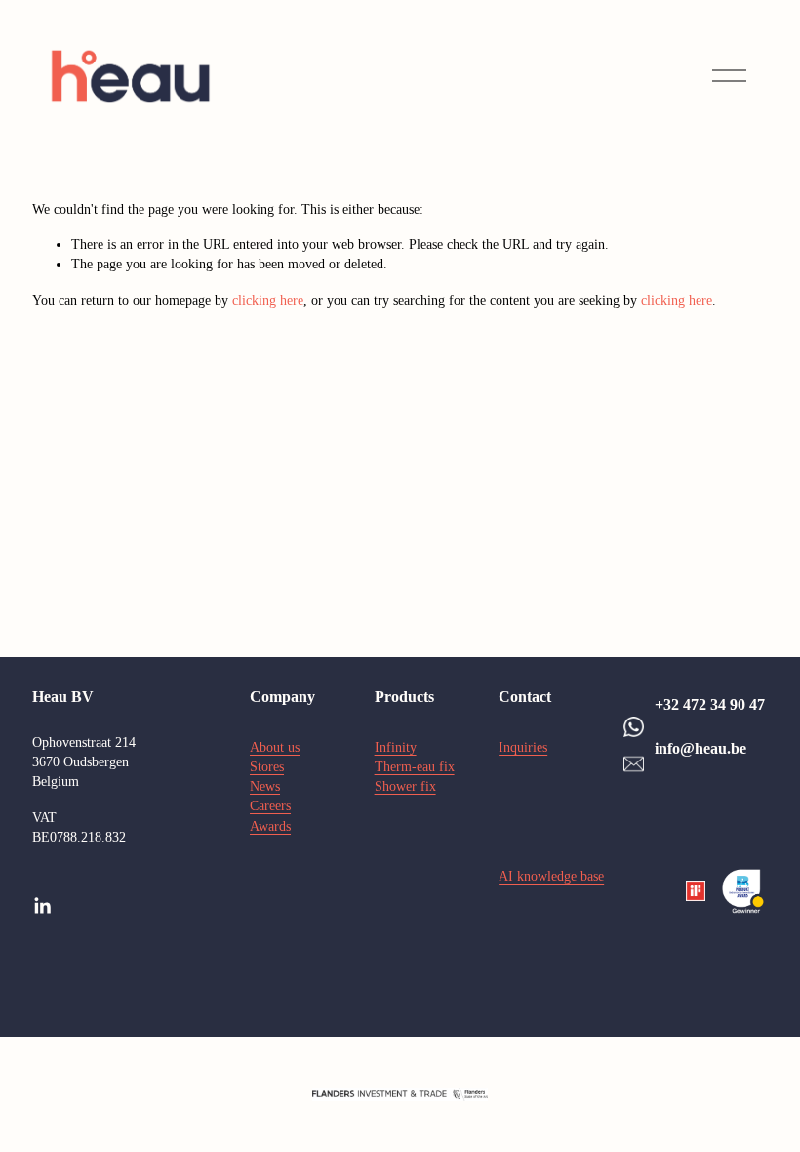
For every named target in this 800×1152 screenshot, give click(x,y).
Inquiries (523, 747)
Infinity (396, 747)
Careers (270, 805)
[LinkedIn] (42, 906)
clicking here (267, 300)
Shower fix (405, 786)
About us (275, 747)
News (265, 786)
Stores (267, 766)
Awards (270, 826)
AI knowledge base (551, 876)
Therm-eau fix (415, 766)
